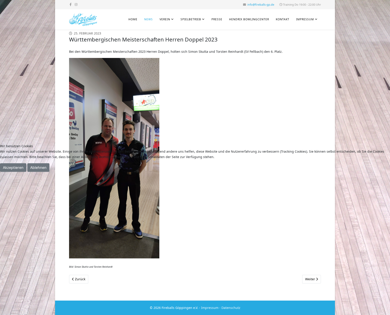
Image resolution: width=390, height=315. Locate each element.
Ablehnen (38, 167)
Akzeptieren (13, 167)
